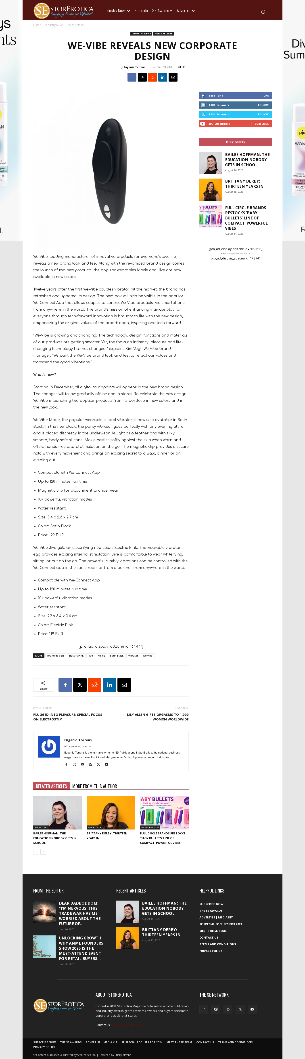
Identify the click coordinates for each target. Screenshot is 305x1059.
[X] (142, 77)
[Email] (173, 77)
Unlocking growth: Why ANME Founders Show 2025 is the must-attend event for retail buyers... (81, 948)
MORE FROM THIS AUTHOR (94, 786)
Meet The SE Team (213, 931)
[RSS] (92, 764)
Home (37, 25)
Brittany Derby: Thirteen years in (244, 184)
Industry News (54, 25)
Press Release (163, 33)
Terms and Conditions (217, 944)
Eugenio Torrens (134, 67)
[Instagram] (76, 764)
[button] (263, 11)
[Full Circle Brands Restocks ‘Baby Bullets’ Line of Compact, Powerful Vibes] (164, 813)
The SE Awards (211, 911)
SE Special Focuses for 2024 (220, 924)
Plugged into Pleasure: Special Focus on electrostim (67, 716)
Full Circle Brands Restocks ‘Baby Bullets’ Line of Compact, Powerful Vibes (162, 838)
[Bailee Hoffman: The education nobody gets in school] (57, 813)
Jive (90, 655)
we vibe (147, 655)
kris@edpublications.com (128, 1025)
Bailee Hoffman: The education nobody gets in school (55, 838)
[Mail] (84, 764)
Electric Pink (76, 655)
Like (266, 95)
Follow (263, 105)
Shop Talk (41, 827)
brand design (55, 655)
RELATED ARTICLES (51, 786)
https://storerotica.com (78, 746)
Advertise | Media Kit (216, 917)
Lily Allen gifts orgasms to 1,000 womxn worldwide (158, 716)
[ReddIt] (152, 77)
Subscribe (262, 123)
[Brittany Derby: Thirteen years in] (111, 813)
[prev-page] (36, 852)
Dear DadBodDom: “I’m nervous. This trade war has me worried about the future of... (80, 913)
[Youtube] (108, 764)
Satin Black (116, 655)
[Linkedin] (162, 77)
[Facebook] (131, 77)
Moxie (101, 655)
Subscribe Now (211, 904)
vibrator (133, 655)
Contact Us (208, 937)
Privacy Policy (210, 951)
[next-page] (43, 852)
